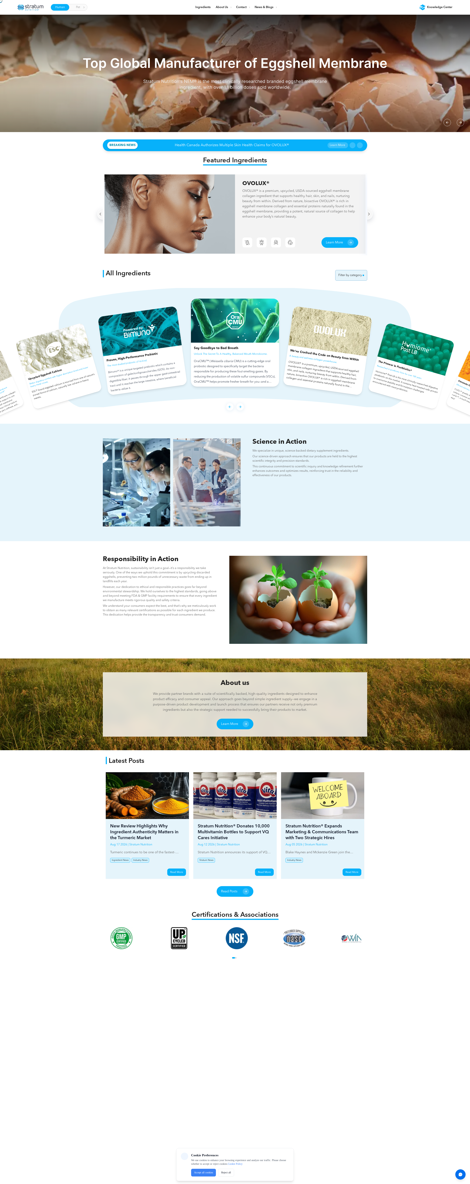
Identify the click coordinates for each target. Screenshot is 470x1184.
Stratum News (206, 860)
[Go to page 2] (235, 958)
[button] (436, 7)
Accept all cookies (203, 1172)
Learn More (337, 145)
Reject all (226, 1172)
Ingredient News (120, 860)
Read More (176, 872)
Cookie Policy (235, 1164)
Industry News (140, 860)
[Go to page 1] (233, 958)
